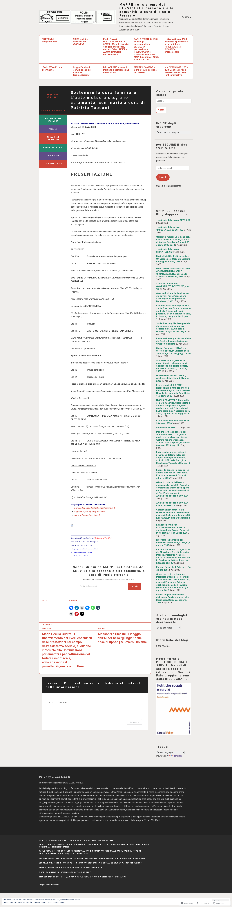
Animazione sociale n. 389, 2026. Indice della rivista (172, 504)
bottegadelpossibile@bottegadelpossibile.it (94, 508)
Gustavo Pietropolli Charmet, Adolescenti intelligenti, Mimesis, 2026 (173, 378)
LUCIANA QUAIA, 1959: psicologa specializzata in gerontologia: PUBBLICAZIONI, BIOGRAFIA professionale (177, 45)
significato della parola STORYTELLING (167, 250)
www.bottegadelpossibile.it (87, 515)
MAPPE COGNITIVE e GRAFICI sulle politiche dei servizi (145, 70)
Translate (177, 756)
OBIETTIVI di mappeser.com (49, 40)
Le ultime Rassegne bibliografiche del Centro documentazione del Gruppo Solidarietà (173, 341)
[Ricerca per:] (173, 102)
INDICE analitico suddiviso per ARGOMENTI (80, 42)
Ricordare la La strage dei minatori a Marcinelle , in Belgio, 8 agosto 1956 (173, 542)
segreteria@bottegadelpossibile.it (90, 511)
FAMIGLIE (53, 129)
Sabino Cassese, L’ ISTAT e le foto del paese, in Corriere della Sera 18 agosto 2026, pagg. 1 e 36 (173, 351)
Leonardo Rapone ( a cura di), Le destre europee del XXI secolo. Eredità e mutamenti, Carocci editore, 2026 (172, 474)
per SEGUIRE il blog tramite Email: (171, 146)
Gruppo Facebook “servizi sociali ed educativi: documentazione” (81, 71)
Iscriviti (134, 586)
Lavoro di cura (53, 156)
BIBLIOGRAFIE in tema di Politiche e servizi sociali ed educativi (116, 70)
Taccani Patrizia (53, 164)
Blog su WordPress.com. (49, 885)
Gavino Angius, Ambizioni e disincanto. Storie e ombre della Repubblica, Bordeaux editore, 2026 (172, 598)
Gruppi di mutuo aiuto (53, 148)
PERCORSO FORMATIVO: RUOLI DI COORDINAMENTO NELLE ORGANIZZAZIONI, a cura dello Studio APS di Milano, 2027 (173, 272)
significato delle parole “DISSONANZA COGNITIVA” (170, 228)
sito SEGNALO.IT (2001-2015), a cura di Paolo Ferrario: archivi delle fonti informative (176, 71)
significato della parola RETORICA (173, 220)
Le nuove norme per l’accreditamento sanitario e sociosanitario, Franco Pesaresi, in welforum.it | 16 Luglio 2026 (172, 529)
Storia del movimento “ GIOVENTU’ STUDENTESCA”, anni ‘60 (172, 286)
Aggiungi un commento (53, 110)
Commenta (134, 722)
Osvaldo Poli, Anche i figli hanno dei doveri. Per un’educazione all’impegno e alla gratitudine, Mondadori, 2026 (172, 297)
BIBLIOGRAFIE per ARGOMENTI (53, 120)
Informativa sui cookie (56, 902)
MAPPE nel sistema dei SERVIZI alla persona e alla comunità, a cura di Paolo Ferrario (146, 10)
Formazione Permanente (53, 138)
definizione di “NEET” (167, 427)
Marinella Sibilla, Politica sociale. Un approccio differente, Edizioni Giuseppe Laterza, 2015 (173, 259)
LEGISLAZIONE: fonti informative (52, 68)
